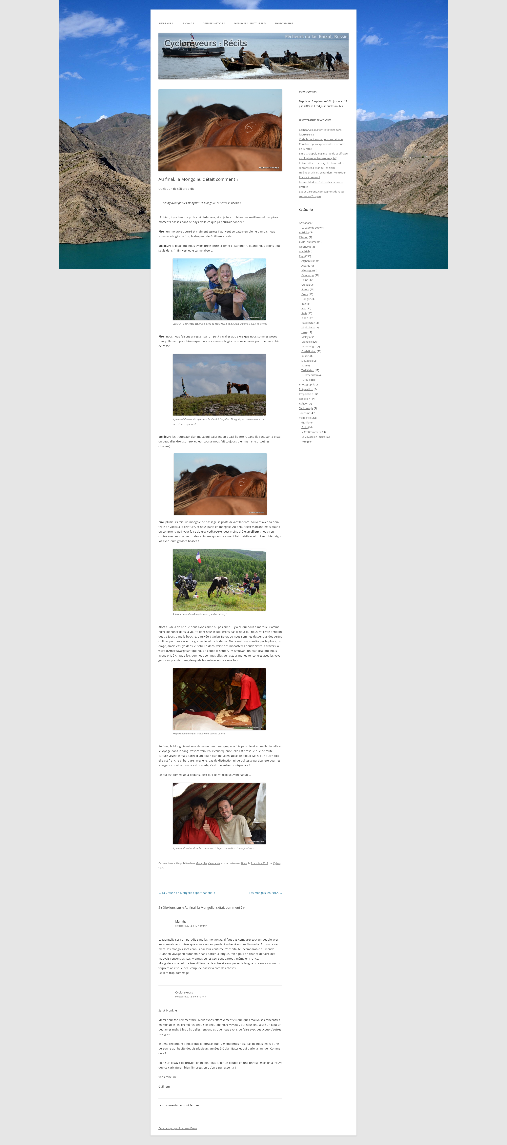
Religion (303, 403)
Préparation (306, 389)
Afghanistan (308, 261)
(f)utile (305, 422)
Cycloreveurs (184, 992)
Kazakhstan (308, 322)
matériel (304, 251)
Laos (304, 332)
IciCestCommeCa (311, 432)
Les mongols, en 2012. (265, 893)
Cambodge (307, 275)
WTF (304, 441)
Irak (303, 303)
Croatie (305, 284)
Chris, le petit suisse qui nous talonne (321, 139)
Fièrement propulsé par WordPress (177, 1128)
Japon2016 (305, 246)
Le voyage (187, 23)
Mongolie (201, 863)
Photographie (284, 23)
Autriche (304, 232)
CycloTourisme (307, 242)
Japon (304, 318)
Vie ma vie (214, 863)
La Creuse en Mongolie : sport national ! (186, 893)
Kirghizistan (308, 327)
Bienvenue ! (165, 23)
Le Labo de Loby (311, 227)
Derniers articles (214, 23)
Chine (304, 280)
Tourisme (304, 413)
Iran (303, 308)
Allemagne (307, 270)
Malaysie (306, 337)
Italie (304, 313)
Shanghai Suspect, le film (249, 23)
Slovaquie (307, 360)
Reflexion (304, 398)
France (305, 289)
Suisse (305, 365)
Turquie (306, 379)
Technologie (306, 408)
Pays (302, 256)
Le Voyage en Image (313, 437)
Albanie (305, 265)
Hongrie (306, 299)
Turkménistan (309, 375)
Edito (304, 427)
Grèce (304, 294)
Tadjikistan (307, 370)
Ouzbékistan (308, 351)
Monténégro (308, 346)
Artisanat (304, 223)
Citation (303, 237)
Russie (305, 356)
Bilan (244, 863)
